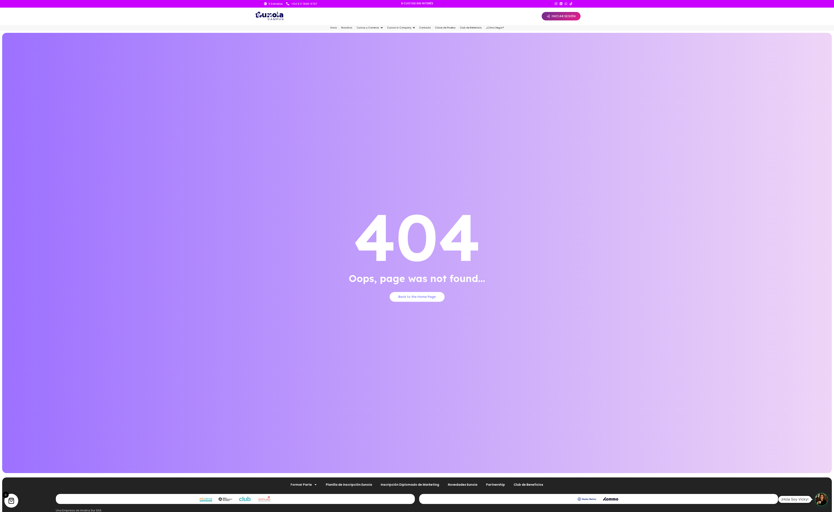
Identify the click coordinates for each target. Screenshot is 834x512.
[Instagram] (556, 3)
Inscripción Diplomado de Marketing (410, 484)
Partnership (495, 484)
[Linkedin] (561, 3)
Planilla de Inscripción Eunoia (349, 484)
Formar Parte (301, 484)
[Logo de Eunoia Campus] (269, 16)
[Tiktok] (571, 3)
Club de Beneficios (528, 484)
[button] (821, 499)
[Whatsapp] (566, 3)
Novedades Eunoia (462, 484)
